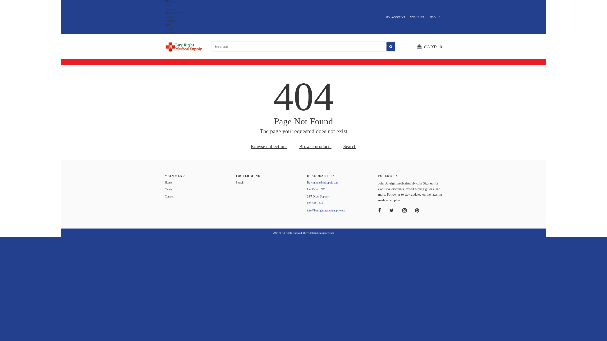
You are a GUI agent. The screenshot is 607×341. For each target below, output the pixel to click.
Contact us (170, 16)
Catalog (169, 9)
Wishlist (417, 17)
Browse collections (269, 146)
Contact (169, 32)
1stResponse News (175, 12)
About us (170, 20)
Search (349, 146)
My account (395, 17)
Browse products (315, 146)
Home (168, 5)
